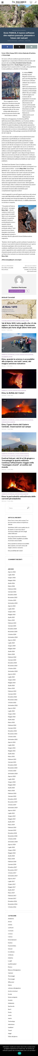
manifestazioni (24, 453)
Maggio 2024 (11, 648)
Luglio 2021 (11, 745)
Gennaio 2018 (12, 864)
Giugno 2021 (11, 748)
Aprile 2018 (11, 856)
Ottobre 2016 (12, 907)
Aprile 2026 (11, 583)
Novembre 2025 (12, 597)
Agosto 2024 (12, 640)
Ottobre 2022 (12, 702)
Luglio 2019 (11, 813)
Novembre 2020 (12, 768)
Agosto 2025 (12, 606)
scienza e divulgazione (19, 30)
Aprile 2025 (11, 617)
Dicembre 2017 (12, 867)
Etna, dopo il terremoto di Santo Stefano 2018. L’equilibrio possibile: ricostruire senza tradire (18, 538)
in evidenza (11, 354)
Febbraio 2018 (12, 861)
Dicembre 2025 (12, 594)
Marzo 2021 (11, 756)
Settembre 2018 (13, 841)
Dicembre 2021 (12, 731)
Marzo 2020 (11, 790)
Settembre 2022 (13, 705)
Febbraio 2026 (12, 589)
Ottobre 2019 (12, 804)
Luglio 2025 (11, 609)
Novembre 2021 (12, 734)
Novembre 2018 (12, 836)
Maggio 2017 (11, 887)
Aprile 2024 (11, 651)
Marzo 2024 (11, 654)
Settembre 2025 (13, 603)
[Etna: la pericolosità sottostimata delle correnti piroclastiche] (19, 482)
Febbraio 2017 (12, 895)
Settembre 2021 (13, 739)
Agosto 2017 (12, 878)
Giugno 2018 (11, 850)
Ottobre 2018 (12, 839)
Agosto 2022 (12, 708)
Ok (19, 1053)
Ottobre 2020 (12, 770)
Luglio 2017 (11, 881)
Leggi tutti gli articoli (16, 291)
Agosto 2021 (12, 742)
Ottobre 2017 (12, 873)
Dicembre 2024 (12, 628)
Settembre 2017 (13, 875)
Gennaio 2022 (12, 728)
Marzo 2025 (11, 620)
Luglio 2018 (11, 847)
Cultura (4, 320)
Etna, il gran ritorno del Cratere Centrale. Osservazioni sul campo (16, 426)
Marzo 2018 (11, 858)
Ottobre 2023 (12, 668)
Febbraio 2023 (12, 691)
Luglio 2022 (11, 711)
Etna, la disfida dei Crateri (13, 393)
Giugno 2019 (11, 816)
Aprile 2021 (11, 753)
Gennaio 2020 (12, 796)
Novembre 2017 (12, 870)
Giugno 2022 (11, 714)
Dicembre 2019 (12, 799)
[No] (36, 1050)
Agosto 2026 (12, 572)
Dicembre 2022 (12, 697)
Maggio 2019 (11, 819)
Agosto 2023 (12, 674)
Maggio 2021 (11, 751)
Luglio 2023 (11, 677)
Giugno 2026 (11, 577)
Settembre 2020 (13, 773)
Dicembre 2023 (12, 663)
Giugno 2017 (11, 884)
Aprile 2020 (11, 787)
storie (27, 320)
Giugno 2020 (11, 782)
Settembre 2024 (13, 637)
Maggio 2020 (11, 785)
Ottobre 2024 (12, 634)
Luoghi (17, 354)
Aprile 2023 (11, 685)
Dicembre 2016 (12, 901)
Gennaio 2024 (12, 660)
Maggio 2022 (11, 716)
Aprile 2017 (11, 890)
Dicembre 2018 (12, 833)
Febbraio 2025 (12, 623)
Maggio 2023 (11, 682)
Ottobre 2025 (12, 600)
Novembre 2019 (12, 802)
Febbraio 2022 (12, 725)
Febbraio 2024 (12, 657)
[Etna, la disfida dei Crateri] (19, 379)
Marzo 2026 (11, 586)
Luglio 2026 (11, 574)
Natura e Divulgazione (26, 420)
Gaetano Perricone (12, 40)
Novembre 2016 (12, 904)
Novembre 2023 (12, 665)
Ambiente (4, 354)
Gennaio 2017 (12, 898)
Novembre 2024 (12, 631)
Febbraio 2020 (12, 793)
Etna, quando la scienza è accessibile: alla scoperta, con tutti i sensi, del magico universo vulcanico (18, 361)
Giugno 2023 (11, 680)
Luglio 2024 (11, 643)
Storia (23, 320)
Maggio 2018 (11, 853)
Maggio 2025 (11, 614)
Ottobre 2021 (12, 736)
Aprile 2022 (11, 719)
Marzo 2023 (11, 688)
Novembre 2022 (12, 699)
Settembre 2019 (13, 807)
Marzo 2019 (11, 824)
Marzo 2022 (11, 722)
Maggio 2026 (11, 580)
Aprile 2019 (11, 822)
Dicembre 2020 (12, 765)
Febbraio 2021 (12, 759)
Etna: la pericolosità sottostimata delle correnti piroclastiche (19, 498)
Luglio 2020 (11, 779)
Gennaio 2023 (12, 694)
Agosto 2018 (12, 844)
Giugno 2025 (11, 611)
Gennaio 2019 (12, 830)
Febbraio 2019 (12, 827)
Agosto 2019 (12, 810)
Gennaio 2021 (12, 762)
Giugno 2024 (11, 645)
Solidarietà (5, 356)
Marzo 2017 (11, 893)
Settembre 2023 (13, 671)
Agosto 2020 (12, 776)
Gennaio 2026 (12, 592)
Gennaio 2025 (12, 626)
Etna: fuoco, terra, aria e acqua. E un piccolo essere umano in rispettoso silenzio (18, 522)
